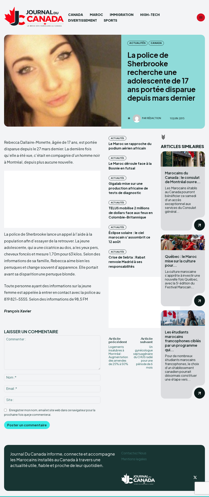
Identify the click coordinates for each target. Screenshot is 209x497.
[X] (195, 477)
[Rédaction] (137, 118)
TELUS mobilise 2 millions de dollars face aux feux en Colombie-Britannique (131, 212)
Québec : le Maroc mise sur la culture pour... (181, 260)
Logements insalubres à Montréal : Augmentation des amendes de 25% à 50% (118, 355)
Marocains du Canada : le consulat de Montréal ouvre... (182, 177)
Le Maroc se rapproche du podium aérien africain (130, 146)
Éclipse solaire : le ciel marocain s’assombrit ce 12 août (129, 237)
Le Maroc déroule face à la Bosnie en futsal (130, 165)
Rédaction (154, 118)
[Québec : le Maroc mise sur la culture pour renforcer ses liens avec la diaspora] (183, 242)
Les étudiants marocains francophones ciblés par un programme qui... (183, 341)
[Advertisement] (52, 199)
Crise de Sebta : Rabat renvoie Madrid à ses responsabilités (127, 262)
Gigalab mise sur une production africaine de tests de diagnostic (128, 188)
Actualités (137, 43)
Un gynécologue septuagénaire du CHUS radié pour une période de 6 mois (143, 357)
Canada (156, 43)
